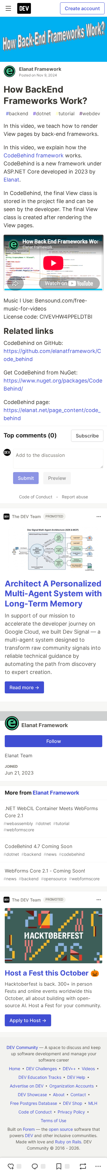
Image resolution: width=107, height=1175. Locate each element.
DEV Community (22, 1047)
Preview (57, 478)
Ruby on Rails (68, 1141)
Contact (78, 1094)
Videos (88, 1068)
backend (17, 113)
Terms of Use (53, 1120)
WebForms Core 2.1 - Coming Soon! (52, 874)
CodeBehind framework (34, 155)
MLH (92, 1103)
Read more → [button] (24, 687)
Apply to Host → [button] (28, 1020)
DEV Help (76, 1077)
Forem (29, 1129)
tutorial (65, 113)
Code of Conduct (35, 496)
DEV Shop (72, 1103)
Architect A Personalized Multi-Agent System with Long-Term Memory (53, 594)
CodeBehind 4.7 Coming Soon (44, 850)
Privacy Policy (71, 1111)
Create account (82, 8)
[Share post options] (98, 1166)
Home (14, 1068)
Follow (53, 741)
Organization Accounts (71, 1085)
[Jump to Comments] (38, 1166)
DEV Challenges (41, 1068)
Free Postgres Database (33, 1103)
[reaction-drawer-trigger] (14, 1166)
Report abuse (75, 496)
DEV (29, 1135)
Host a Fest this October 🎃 (52, 973)
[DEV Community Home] (24, 8)
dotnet (42, 113)
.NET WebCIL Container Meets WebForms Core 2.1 (51, 818)
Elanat (11, 179)
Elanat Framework (40, 69)
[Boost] (83, 1166)
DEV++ (69, 1068)
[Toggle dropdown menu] (98, 516)
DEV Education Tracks (39, 1077)
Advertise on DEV (26, 1085)
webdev (89, 113)
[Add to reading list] (62, 1166)
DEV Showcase (32, 1094)
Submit (26, 478)
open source (61, 1129)
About (58, 1094)
